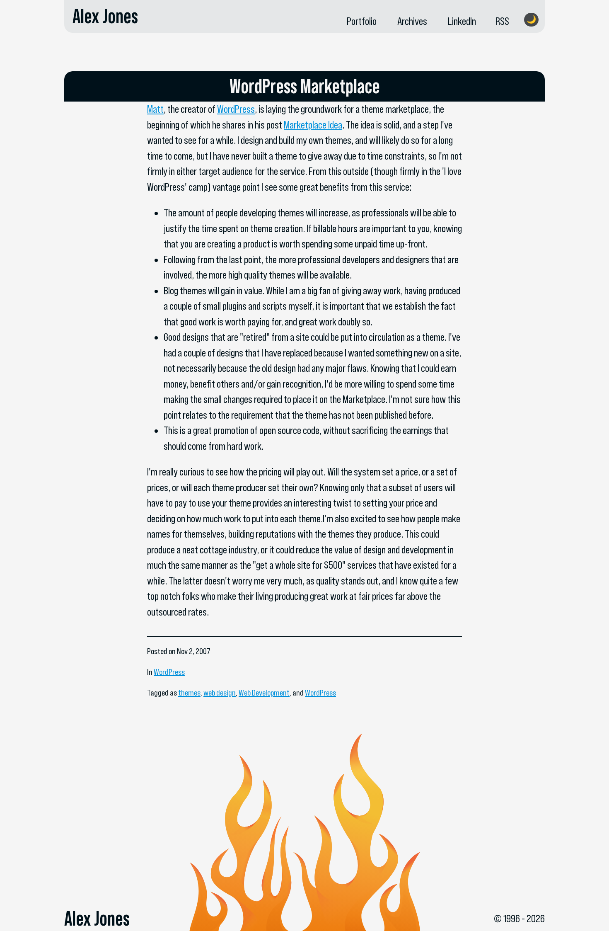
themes (189, 692)
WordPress (236, 109)
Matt (155, 109)
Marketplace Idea (313, 125)
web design (219, 692)
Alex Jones (105, 16)
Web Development (264, 692)
